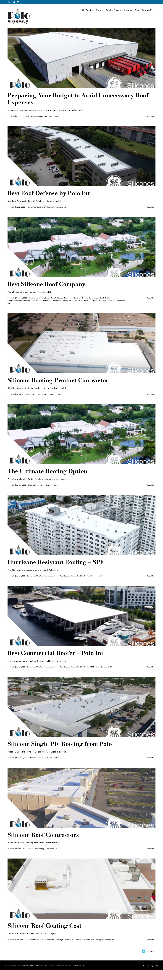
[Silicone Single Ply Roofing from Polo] (82, 707)
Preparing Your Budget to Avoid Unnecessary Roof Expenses (78, 98)
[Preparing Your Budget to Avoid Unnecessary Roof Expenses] (82, 58)
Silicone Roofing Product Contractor (58, 380)
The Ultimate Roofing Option (47, 471)
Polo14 (12, 116)
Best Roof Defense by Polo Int (49, 193)
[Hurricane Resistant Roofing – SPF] (82, 525)
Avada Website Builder (32, 965)
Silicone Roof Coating (39, 116)
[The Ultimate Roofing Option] (82, 434)
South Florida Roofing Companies (101, 300)
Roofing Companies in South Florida (96, 298)
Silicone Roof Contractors (43, 834)
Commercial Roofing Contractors (41, 298)
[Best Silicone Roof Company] (82, 247)
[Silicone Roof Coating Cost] (82, 889)
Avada (46, 965)
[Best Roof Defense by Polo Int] (82, 156)
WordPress (79, 965)
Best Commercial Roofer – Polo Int (55, 653)
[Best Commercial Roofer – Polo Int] (82, 616)
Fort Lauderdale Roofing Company (68, 298)
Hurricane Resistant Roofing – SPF (56, 562)
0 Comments (54, 116)
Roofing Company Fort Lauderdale (37, 300)
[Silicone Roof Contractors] (82, 798)
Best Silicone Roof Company (46, 284)
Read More (151, 116)
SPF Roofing (48, 207)
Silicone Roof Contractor (78, 300)
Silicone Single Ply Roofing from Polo (60, 743)
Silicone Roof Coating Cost (44, 925)
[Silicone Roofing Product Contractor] (82, 343)
